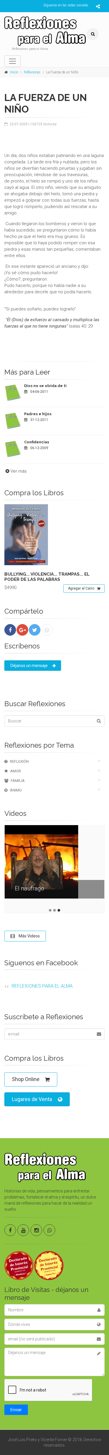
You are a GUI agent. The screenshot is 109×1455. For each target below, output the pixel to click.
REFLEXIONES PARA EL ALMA (42, 986)
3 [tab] (59, 910)
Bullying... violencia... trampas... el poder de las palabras (47, 577)
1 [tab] (50, 910)
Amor (15, 771)
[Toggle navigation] (12, 61)
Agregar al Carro (81, 588)
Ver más (18, 471)
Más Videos (29, 936)
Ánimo (16, 790)
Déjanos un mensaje (29, 665)
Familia (18, 780)
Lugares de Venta (32, 1099)
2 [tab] (54, 910)
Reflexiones (32, 72)
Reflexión (19, 761)
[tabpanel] (54, 866)
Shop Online (26, 1079)
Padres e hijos (37, 414)
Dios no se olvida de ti (45, 386)
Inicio (14, 72)
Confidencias (36, 442)
